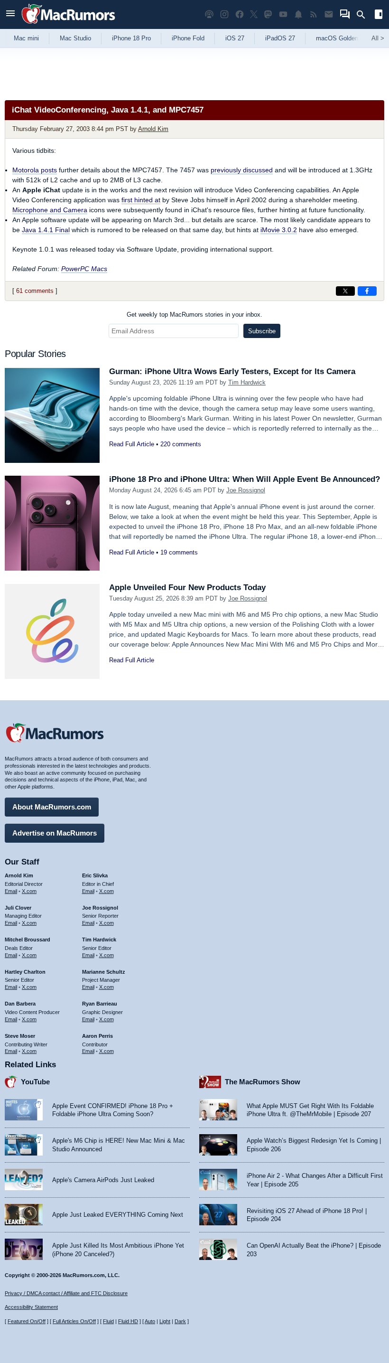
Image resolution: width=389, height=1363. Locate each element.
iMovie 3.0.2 (278, 230)
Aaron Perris (97, 1036)
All (377, 38)
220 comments (180, 444)
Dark (180, 1321)
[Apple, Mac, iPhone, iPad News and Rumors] (68, 24)
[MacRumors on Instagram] (224, 14)
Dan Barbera (20, 1003)
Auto (150, 1321)
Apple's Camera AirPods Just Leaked (103, 1180)
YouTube (35, 1082)
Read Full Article (131, 444)
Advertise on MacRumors (54, 833)
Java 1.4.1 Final (46, 230)
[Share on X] (345, 291)
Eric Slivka (95, 875)
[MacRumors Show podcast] (209, 14)
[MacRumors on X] (254, 14)
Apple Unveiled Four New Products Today (187, 587)
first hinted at (140, 200)
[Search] (364, 15)
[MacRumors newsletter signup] (328, 14)
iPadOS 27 (280, 38)
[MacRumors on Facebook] (239, 14)
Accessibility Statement (31, 1307)
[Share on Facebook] (367, 291)
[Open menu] (10, 14)
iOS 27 (234, 38)
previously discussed (242, 170)
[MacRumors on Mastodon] (268, 14)
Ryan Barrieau (99, 1003)
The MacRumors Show (262, 1082)
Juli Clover (18, 908)
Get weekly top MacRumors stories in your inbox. (194, 314)
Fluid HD (128, 1321)
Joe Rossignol (245, 490)
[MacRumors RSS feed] (313, 14)
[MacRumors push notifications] (298, 14)
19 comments (179, 552)
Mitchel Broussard (27, 939)
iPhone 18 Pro (131, 38)
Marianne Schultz (103, 972)
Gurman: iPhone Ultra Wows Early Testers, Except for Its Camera (232, 371)
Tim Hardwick (247, 382)
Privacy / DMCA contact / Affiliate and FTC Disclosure (66, 1293)
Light (164, 1321)
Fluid (108, 1321)
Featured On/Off (27, 1321)
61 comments (35, 290)
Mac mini (26, 38)
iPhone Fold (188, 38)
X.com (29, 891)
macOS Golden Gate (344, 38)
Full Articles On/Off (74, 1321)
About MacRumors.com (51, 807)
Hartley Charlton (25, 972)
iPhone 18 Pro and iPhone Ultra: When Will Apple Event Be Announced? (244, 479)
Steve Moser (20, 1036)
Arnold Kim (153, 128)
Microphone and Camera (49, 210)
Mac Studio (75, 38)
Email (11, 891)
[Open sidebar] (378, 15)
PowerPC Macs (84, 269)
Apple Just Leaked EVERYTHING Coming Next (117, 1214)
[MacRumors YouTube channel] (283, 14)
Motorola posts (34, 170)
